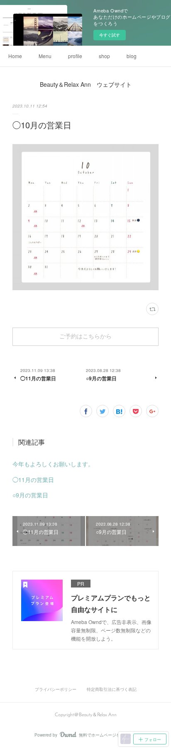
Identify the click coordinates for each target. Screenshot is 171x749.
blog (132, 55)
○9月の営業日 (30, 495)
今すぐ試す (109, 35)
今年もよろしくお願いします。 (53, 464)
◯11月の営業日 (33, 479)
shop (104, 55)
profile (75, 55)
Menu (45, 55)
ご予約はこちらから (85, 337)
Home (15, 55)
